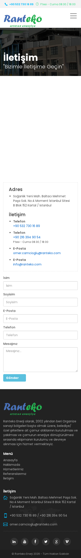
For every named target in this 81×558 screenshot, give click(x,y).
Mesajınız (10, 344)
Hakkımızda (11, 465)
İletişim (8, 478)
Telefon (9, 327)
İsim (6, 278)
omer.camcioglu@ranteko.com (37, 253)
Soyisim (9, 294)
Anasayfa (10, 460)
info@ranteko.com (27, 264)
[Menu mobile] (73, 16)
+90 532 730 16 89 (21, 4)
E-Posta (9, 311)
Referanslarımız (14, 474)
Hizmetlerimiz (13, 469)
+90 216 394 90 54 (27, 237)
